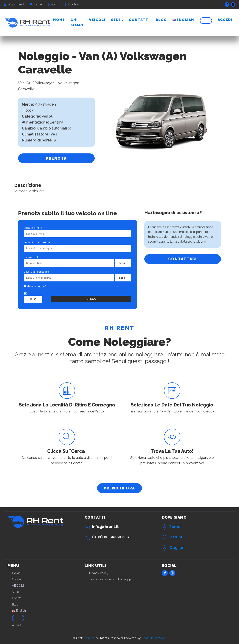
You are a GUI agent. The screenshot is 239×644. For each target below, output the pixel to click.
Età (25, 293)
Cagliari (176, 547)
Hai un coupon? (36, 286)
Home (59, 20)
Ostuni (175, 537)
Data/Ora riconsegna (36, 271)
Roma (175, 526)
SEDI (115, 20)
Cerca (91, 298)
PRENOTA (56, 158)
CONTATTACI (182, 259)
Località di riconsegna (37, 242)
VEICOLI (97, 20)
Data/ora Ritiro (32, 257)
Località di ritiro (33, 227)
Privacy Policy (98, 573)
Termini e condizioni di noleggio (110, 579)
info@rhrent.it (16, 4)
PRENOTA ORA (119, 488)
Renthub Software (154, 638)
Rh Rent (88, 638)
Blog (161, 20)
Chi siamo (77, 22)
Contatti (139, 20)
